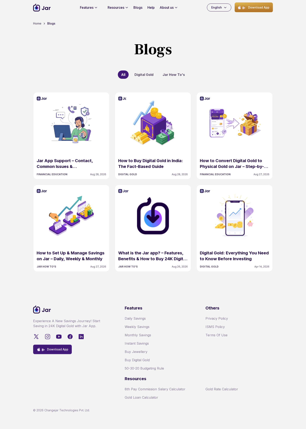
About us (167, 7)
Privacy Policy (216, 318)
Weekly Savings (137, 327)
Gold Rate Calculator (221, 389)
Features (86, 7)
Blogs (137, 7)
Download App (258, 7)
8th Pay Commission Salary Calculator (155, 389)
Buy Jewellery (136, 352)
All (123, 75)
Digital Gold (143, 75)
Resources (116, 7)
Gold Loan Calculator (141, 397)
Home (37, 23)
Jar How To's (174, 75)
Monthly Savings (138, 335)
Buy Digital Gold (137, 360)
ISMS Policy (215, 327)
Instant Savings (137, 343)
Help (151, 7)
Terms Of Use (216, 335)
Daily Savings (135, 318)
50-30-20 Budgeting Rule (144, 368)
